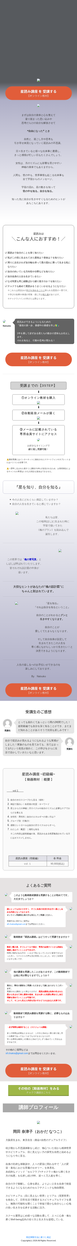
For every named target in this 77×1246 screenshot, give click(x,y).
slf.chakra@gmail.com (16, 924)
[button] (38, 93)
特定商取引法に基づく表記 (38, 1237)
